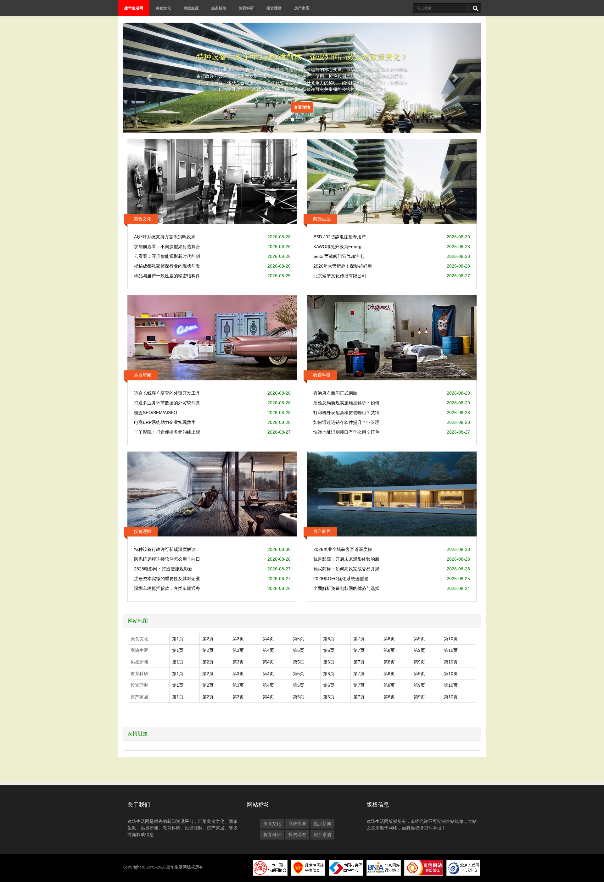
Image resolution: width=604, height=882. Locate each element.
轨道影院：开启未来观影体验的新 (346, 559)
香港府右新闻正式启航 (335, 393)
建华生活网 (133, 8)
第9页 (419, 638)
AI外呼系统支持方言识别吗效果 (164, 236)
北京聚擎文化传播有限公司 (339, 275)
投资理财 (274, 8)
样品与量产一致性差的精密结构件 (167, 275)
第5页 (298, 638)
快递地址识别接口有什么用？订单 (346, 432)
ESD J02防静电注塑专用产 (339, 236)
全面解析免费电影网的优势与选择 (346, 588)
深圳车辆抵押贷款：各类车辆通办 (167, 588)
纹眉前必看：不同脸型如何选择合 (167, 246)
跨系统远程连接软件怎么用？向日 (167, 559)
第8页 (389, 638)
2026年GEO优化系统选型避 (340, 578)
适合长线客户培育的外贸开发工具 (167, 393)
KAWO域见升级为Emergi (337, 246)
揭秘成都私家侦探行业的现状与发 (167, 266)
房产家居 (301, 8)
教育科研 (246, 8)
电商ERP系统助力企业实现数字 (165, 422)
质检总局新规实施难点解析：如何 (346, 402)
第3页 (238, 638)
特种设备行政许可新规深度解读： (167, 549)
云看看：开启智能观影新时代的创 (167, 256)
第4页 (268, 638)
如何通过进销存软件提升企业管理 (346, 422)
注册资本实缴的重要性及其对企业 (167, 578)
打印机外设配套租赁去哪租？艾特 (346, 412)
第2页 (208, 638)
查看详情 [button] (302, 107)
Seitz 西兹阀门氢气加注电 (338, 256)
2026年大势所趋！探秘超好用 (342, 266)
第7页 (359, 638)
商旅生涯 (191, 8)
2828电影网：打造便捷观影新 (163, 568)
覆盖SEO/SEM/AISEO (155, 412)
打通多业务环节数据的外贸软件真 (167, 402)
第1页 (177, 638)
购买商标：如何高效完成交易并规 (346, 568)
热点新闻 (218, 8)
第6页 (328, 638)
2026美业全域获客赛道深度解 (342, 549)
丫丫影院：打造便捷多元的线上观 (167, 432)
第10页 (451, 638)
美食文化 (163, 8)
